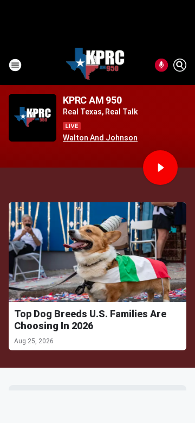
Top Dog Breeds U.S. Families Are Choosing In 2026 (90, 319)
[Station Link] (95, 65)
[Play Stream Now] (160, 167)
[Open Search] (179, 65)
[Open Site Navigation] (15, 65)
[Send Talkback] (161, 65)
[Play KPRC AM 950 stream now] (32, 118)
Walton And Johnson (100, 137)
